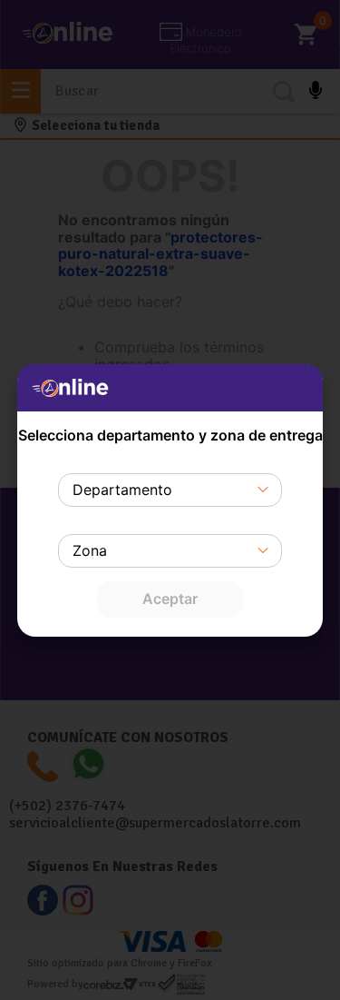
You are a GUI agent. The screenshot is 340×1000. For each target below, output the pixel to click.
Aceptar (170, 598)
